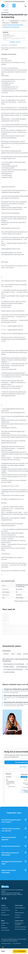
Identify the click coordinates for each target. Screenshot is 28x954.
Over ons (3, 912)
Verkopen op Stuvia (5, 910)
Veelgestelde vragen (19, 912)
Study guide (17, 917)
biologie (19, 654)
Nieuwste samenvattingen (20, 926)
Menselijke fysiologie (9, 666)
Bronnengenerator (5, 915)
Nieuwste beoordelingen (20, 929)
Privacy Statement (17, 943)
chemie (13, 654)
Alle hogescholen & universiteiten (19, 923)
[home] (14, 5)
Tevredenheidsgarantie (20, 908)
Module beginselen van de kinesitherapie (14, 664)
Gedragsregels (4, 927)
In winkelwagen (20, 951)
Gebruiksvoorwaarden (6, 943)
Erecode (3, 925)
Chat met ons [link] (18, 915)
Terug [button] (6, 10)
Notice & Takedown (5, 930)
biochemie (6, 654)
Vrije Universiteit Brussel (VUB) (15, 25)
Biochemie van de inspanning (11, 27)
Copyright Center (5, 923)
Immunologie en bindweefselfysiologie (13, 669)
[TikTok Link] (5, 898)
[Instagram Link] (2, 898)
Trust (16, 910)
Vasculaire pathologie (9, 672)
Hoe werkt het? (4, 908)
